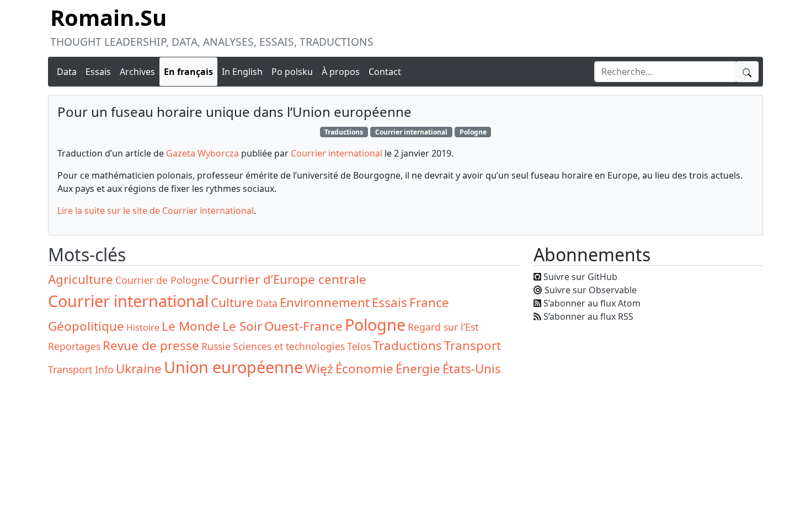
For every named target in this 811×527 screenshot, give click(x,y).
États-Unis (471, 368)
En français (188, 72)
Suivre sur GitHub (580, 277)
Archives (137, 72)
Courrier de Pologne (162, 280)
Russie (216, 346)
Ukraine (139, 368)
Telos (359, 346)
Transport (472, 345)
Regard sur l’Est (443, 327)
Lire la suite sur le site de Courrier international (155, 211)
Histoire (142, 327)
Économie (364, 368)
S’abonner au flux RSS (588, 316)
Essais (98, 72)
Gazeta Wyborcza (202, 153)
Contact (385, 72)
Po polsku (292, 72)
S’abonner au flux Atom (592, 303)
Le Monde (191, 326)
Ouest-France (303, 326)
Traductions (343, 132)
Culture (232, 302)
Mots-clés (87, 254)
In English (242, 72)
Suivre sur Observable (591, 290)
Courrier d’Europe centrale (288, 279)
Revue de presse (151, 345)
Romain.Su (108, 17)
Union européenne (233, 367)
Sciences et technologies (289, 346)
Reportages (74, 346)
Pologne (473, 132)
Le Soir (242, 326)
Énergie (418, 368)
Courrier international (411, 132)
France (429, 302)
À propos (341, 72)
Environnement (325, 302)
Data (67, 72)
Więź (319, 368)
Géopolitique (86, 326)
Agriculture (80, 279)
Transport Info (81, 369)
